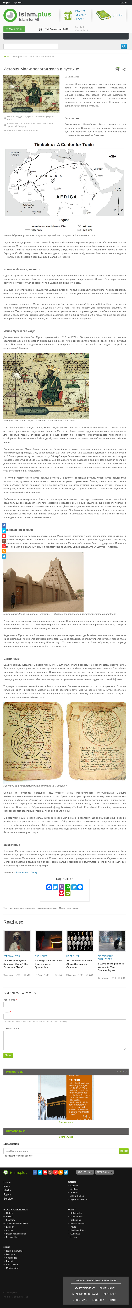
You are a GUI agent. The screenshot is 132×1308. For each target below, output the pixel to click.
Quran (117, 15)
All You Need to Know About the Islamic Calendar (79, 964)
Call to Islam (12, 1265)
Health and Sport (78, 1230)
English (6, 2)
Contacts (17, 1296)
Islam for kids (76, 1216)
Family (72, 1209)
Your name (9, 999)
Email (6, 1012)
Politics (9, 1216)
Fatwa (7, 1194)
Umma (6, 1247)
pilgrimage (107, 1288)
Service (8, 1198)
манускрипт (73, 908)
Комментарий (11, 1028)
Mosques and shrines (16, 1234)
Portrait (9, 1261)
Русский (18, 2)
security (98, 1300)
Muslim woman (77, 1223)
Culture (9, 1230)
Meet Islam (72, 956)
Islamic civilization (15, 1209)
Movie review (12, 1268)
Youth (73, 1227)
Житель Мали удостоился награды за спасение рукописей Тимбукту (30, 125)
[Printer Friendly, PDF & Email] (117, 69)
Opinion (74, 1186)
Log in (123, 2)
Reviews (74, 1192)
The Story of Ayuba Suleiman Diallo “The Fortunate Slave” (15, 964)
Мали (62, 908)
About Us (84, 1172)
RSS (26, 1296)
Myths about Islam (78, 1199)
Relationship (105, 956)
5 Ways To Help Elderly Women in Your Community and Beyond (111, 967)
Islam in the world (14, 1251)
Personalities (11, 956)
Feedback (103, 1172)
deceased (109, 1294)
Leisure (74, 1237)
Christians (80, 1300)
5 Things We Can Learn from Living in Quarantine (48, 964)
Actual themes (77, 1196)
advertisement (84, 1288)
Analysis (74, 1189)
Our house (41, 956)
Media (7, 1190)
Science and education (17, 1223)
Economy (10, 1220)
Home (7, 56)
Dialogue (10, 1254)
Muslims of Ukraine (85, 1294)
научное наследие (46, 908)
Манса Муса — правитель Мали (22, 130)
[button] (14, 29)
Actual (72, 1182)
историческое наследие (22, 908)
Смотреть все (66, 1122)
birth (112, 1300)
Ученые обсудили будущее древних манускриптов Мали (31, 118)
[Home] (28, 15)
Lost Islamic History (26, 872)
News (6, 1186)
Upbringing (75, 1220)
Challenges (105, 959)
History (9, 1213)
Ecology (10, 1227)
